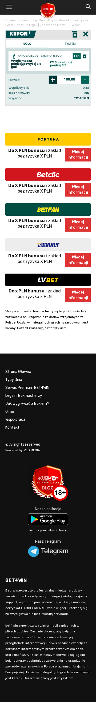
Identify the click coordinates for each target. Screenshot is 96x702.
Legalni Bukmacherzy (23, 395)
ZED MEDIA (32, 450)
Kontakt (12, 427)
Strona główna (16, 20)
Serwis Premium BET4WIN (27, 387)
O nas (10, 411)
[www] (48, 104)
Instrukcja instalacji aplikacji (48, 530)
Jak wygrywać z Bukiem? (27, 403)
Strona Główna (18, 371)
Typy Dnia (13, 379)
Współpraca (15, 419)
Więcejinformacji (77, 155)
